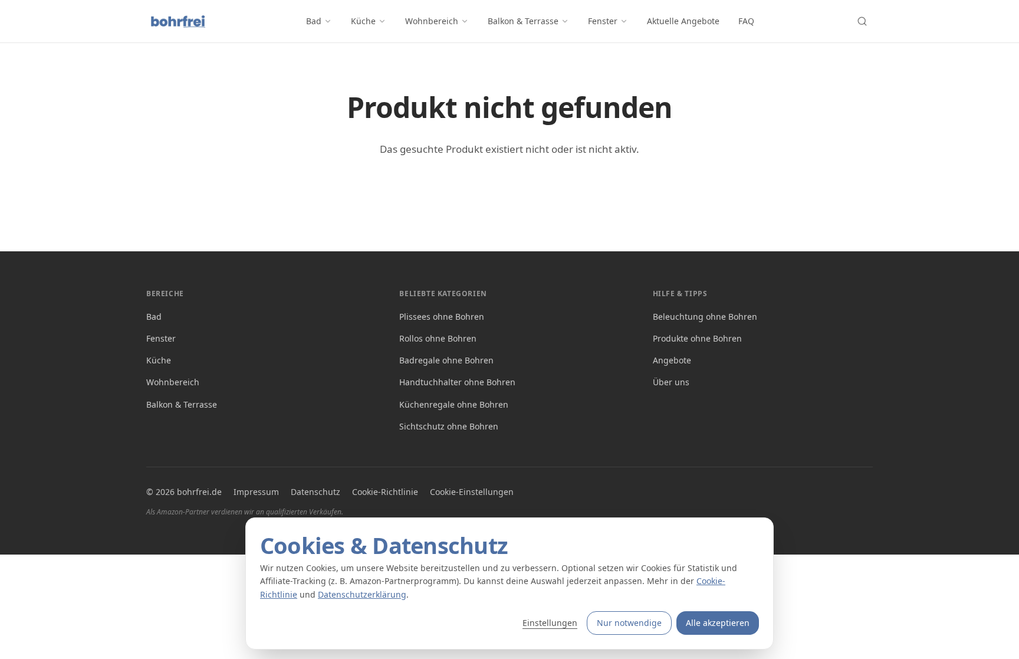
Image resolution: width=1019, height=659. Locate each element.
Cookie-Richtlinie (385, 491)
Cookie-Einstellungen (472, 491)
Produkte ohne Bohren (697, 338)
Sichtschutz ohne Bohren (448, 426)
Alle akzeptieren (718, 622)
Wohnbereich (431, 21)
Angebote (672, 360)
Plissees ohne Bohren (441, 316)
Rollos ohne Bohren (437, 338)
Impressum (256, 491)
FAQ (746, 21)
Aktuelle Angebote (683, 21)
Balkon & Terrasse (523, 21)
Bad (313, 21)
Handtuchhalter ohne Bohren (457, 382)
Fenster (602, 21)
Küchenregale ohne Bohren (453, 404)
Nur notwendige (629, 622)
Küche (363, 21)
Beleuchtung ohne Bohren (705, 316)
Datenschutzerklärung (362, 594)
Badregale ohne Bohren (446, 360)
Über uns (671, 382)
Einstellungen (549, 622)
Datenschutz (315, 491)
